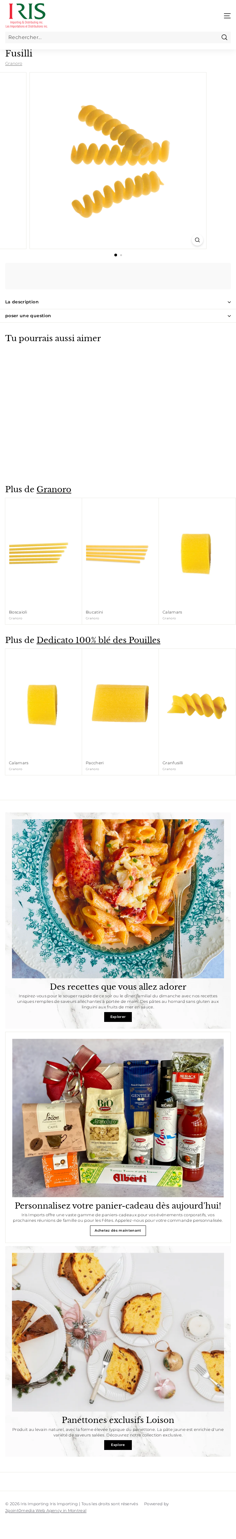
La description (22, 302)
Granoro (13, 63)
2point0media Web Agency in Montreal (45, 1510)
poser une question (28, 315)
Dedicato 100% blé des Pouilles (98, 640)
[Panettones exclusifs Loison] (118, 1332)
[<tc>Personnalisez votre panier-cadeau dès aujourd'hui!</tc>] (118, 1118)
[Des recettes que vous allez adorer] (118, 898)
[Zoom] (197, 240)
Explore (118, 1445)
